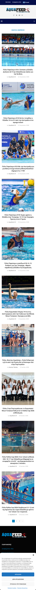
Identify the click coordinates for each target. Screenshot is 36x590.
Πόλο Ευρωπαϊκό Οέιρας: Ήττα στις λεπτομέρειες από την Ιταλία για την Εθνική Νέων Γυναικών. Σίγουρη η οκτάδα (18, 314)
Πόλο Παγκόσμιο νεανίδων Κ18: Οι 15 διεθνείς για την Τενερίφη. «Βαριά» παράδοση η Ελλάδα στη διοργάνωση (18, 265)
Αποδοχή (18, 574)
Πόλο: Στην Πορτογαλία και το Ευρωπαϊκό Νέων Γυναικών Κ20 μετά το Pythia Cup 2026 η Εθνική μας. (18, 411)
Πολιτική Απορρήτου (22, 588)
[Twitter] (16, 15)
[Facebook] (13, 15)
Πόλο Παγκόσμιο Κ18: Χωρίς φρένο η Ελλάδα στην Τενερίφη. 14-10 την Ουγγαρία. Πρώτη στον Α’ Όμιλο (18, 217)
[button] (33, 555)
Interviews (8, 2)
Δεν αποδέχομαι (18, 579)
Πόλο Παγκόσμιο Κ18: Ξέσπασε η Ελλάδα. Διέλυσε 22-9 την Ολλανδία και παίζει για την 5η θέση (18, 72)
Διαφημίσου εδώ (16, 2)
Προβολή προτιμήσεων (18, 584)
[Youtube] (22, 15)
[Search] (34, 21)
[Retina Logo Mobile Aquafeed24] (14, 535)
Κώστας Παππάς (13, 367)
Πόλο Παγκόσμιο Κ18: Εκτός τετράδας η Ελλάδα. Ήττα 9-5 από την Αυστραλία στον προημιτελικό (18, 120)
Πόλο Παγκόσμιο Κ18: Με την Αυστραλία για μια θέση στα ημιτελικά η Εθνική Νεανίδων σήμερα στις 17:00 (18, 169)
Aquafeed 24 (12, 77)
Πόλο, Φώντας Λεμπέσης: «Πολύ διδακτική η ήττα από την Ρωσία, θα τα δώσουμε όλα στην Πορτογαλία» (18, 362)
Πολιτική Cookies (12, 588)
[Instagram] (19, 15)
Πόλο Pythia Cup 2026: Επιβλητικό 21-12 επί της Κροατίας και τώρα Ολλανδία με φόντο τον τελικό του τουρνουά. (18, 510)
